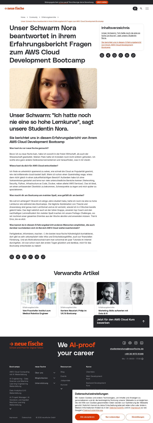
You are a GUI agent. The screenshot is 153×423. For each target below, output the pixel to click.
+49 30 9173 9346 (134, 354)
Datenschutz (26, 417)
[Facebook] (24, 257)
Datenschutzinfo (117, 408)
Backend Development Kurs (96, 384)
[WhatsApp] (135, 8)
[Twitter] (30, 257)
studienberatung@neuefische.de (126, 349)
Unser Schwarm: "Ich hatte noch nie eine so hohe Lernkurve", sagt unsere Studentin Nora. (120, 35)
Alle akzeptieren (87, 417)
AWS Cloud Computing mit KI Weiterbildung (19, 373)
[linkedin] (141, 343)
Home (23, 17)
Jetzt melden (102, 2)
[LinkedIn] (12, 257)
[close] (143, 321)
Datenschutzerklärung (93, 410)
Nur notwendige (113, 417)
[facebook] (124, 343)
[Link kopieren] (43, 257)
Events (63, 376)
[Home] (14, 8)
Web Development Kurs (94, 377)
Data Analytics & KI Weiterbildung (18, 391)
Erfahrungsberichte (49, 17)
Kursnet (64, 385)
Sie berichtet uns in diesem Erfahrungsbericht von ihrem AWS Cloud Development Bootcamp (121, 44)
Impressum (13, 417)
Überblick (90, 372)
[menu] (147, 8)
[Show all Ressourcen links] (61, 389)
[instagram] (136, 343)
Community (33, 17)
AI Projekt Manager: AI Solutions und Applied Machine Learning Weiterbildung (19, 401)
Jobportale (65, 380)
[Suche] (141, 8)
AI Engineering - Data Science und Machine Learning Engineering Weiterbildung (19, 382)
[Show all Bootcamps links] (10, 409)
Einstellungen (138, 417)
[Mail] (37, 257)
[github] (130, 343)
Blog (63, 372)
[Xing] (18, 257)
